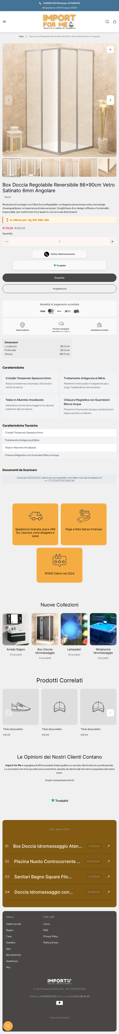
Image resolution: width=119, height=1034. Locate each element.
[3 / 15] (50, 167)
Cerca (46, 924)
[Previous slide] (8, 100)
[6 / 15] (107, 167)
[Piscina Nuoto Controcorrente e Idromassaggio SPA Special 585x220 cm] (59, 861)
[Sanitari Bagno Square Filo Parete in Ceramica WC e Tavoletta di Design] (59, 876)
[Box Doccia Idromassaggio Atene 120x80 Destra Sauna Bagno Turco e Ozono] (59, 846)
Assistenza (12, 961)
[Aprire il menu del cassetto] (4, 21)
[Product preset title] (20, 707)
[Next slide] (110, 100)
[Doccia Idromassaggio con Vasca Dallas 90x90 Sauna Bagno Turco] (59, 892)
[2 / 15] (31, 167)
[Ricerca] (107, 21)
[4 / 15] (69, 167)
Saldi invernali (13, 924)
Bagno (9, 930)
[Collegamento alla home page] (59, 981)
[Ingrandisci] (110, 49)
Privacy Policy (50, 936)
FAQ (45, 930)
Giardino (10, 942)
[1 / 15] (11, 167)
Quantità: (7, 233)
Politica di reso (50, 942)
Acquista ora (59, 288)
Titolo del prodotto (13, 729)
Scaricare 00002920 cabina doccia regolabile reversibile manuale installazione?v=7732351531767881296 (59, 479)
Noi (8, 967)
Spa (8, 948)
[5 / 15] (88, 167)
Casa (21, 36)
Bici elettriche (13, 955)
